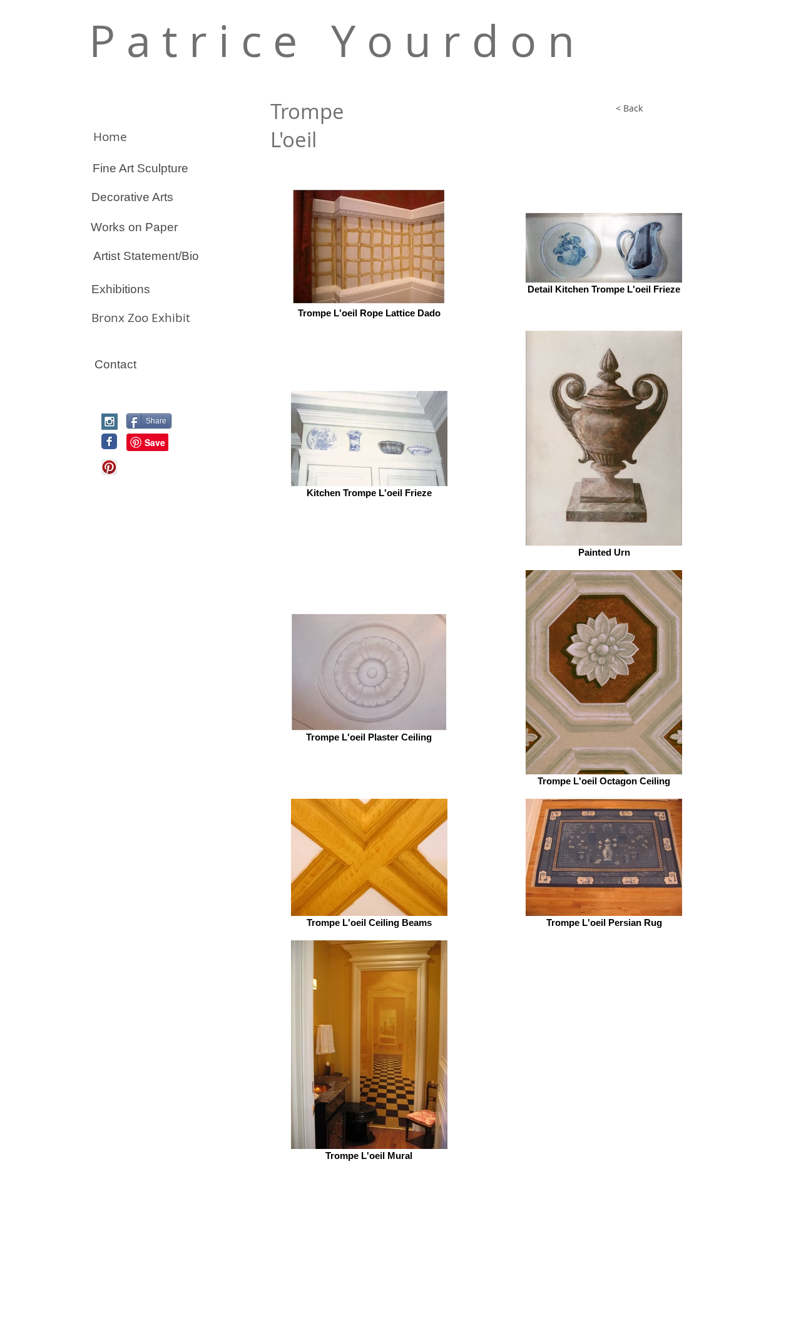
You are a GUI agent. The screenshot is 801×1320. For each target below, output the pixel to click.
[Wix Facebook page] (109, 441)
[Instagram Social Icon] (109, 421)
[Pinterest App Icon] (109, 467)
